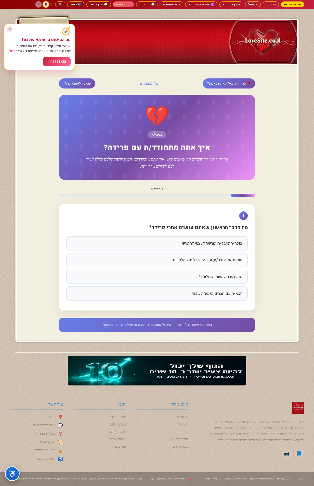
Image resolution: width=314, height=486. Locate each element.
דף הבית (182, 417)
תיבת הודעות (179, 439)
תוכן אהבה (231, 4)
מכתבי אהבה (117, 424)
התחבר (271, 4)
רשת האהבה (171, 4)
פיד (186, 432)
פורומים (120, 446)
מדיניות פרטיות (45, 450)
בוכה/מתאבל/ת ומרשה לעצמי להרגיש (212, 243)
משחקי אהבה (179, 446)
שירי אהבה (118, 417)
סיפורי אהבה (117, 439)
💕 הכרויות (123, 4)
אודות (51, 417)
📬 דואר (75, 4)
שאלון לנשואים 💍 (77, 83)
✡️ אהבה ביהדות (201, 4)
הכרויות (183, 424)
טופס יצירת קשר (44, 425)
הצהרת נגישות (45, 458)
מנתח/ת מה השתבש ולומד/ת (219, 277)
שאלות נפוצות (45, 433)
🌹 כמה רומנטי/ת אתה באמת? (229, 83)
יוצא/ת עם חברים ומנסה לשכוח (217, 293)
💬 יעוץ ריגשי (99, 4)
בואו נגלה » (57, 61)
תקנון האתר (47, 442)
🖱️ (38, 4)
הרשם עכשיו (292, 4)
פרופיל (253, 4)
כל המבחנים (149, 83)
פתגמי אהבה (117, 432)
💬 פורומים (147, 4)
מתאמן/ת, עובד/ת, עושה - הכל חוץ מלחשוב (207, 260)
